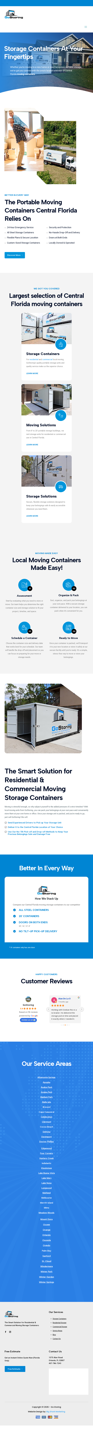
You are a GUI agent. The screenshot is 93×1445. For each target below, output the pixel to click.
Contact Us (57, 1339)
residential (34, 359)
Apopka (46, 1082)
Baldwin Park (46, 1097)
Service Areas (57, 1331)
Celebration (46, 1117)
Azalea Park (46, 1092)
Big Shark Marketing (55, 1411)
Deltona (46, 1132)
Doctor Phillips (46, 1141)
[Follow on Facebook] (5, 1332)
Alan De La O (64, 998)
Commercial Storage (60, 1327)
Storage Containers (59, 1319)
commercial (47, 359)
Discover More (13, 255)
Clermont (46, 1122)
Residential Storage (59, 1323)
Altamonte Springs (46, 1077)
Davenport (46, 1137)
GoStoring (28, 1004)
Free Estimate (14, 1369)
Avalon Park (46, 1087)
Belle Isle (46, 1102)
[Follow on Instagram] (10, 1332)
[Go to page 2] (65, 1025)
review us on (27, 1019)
